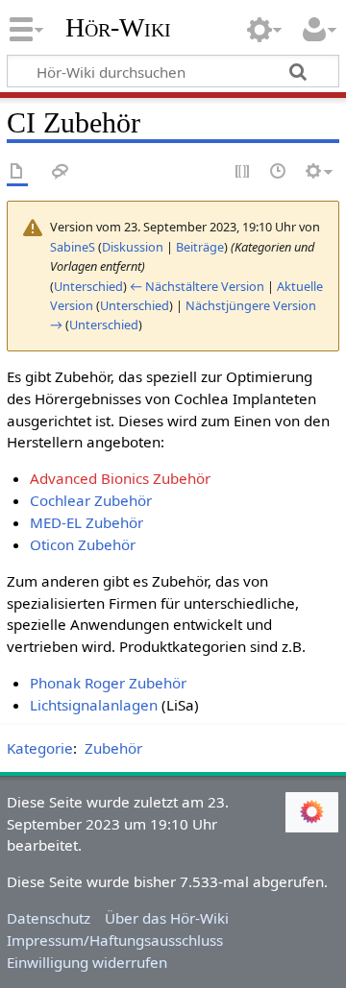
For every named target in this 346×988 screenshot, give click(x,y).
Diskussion (132, 246)
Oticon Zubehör (83, 544)
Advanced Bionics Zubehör (120, 478)
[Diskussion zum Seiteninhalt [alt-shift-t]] (60, 172)
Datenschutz (48, 918)
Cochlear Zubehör (91, 500)
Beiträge (200, 246)
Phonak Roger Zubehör (108, 682)
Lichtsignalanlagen (94, 704)
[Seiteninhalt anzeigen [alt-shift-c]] (17, 172)
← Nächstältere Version (197, 286)
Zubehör (113, 748)
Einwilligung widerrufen (87, 962)
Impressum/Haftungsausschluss (115, 940)
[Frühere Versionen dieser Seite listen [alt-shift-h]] (278, 172)
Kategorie (40, 748)
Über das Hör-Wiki (167, 918)
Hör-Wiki (118, 27)
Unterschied (88, 286)
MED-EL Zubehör (86, 522)
